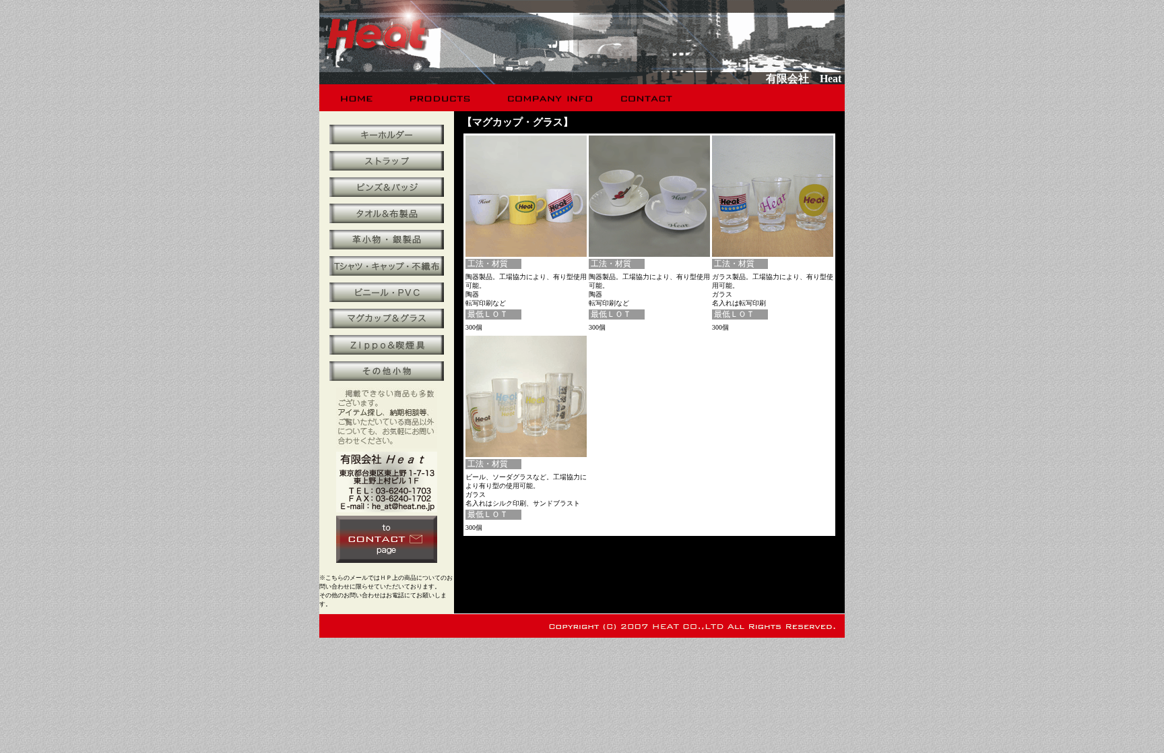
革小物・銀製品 (386, 239)
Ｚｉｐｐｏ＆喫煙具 (386, 345)
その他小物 (386, 371)
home (357, 97)
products (441, 97)
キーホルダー (386, 134)
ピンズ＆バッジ (386, 187)
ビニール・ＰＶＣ (386, 292)
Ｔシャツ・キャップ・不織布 (386, 266)
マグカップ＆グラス (386, 318)
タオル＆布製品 (386, 213)
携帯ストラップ (386, 161)
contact (647, 97)
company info (548, 97)
